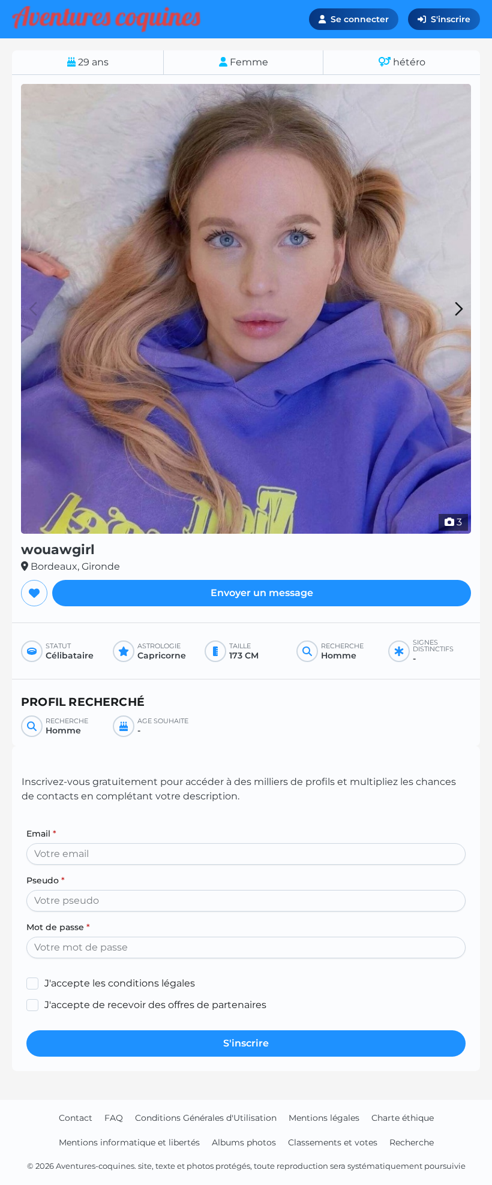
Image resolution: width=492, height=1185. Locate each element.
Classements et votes (332, 1142)
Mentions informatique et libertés (129, 1142)
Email (41, 833)
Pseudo (45, 880)
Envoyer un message (262, 592)
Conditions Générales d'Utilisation (206, 1117)
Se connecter (360, 19)
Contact (75, 1117)
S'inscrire (450, 19)
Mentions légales (324, 1117)
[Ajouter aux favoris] (34, 593)
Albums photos (244, 1142)
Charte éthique (402, 1117)
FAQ (113, 1117)
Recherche (411, 1142)
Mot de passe (58, 927)
